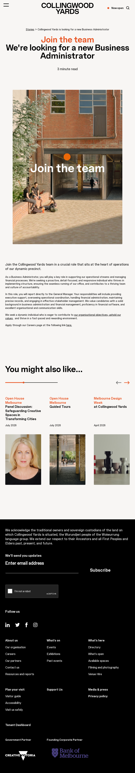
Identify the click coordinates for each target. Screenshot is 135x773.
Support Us (55, 689)
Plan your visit (15, 689)
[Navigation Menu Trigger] (6, 5)
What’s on (53, 640)
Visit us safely (14, 709)
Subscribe (100, 570)
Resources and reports (19, 674)
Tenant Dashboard (18, 725)
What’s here (96, 640)
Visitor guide (13, 696)
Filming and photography (103, 667)
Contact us (12, 667)
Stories (30, 29)
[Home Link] (67, 8)
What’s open (96, 654)
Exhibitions (53, 654)
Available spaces (98, 661)
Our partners (13, 661)
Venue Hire (95, 674)
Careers (10, 654)
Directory (94, 647)
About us (11, 640)
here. (69, 325)
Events (51, 647)
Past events (54, 661)
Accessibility (13, 703)
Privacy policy (98, 696)
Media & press (98, 689)
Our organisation (15, 647)
